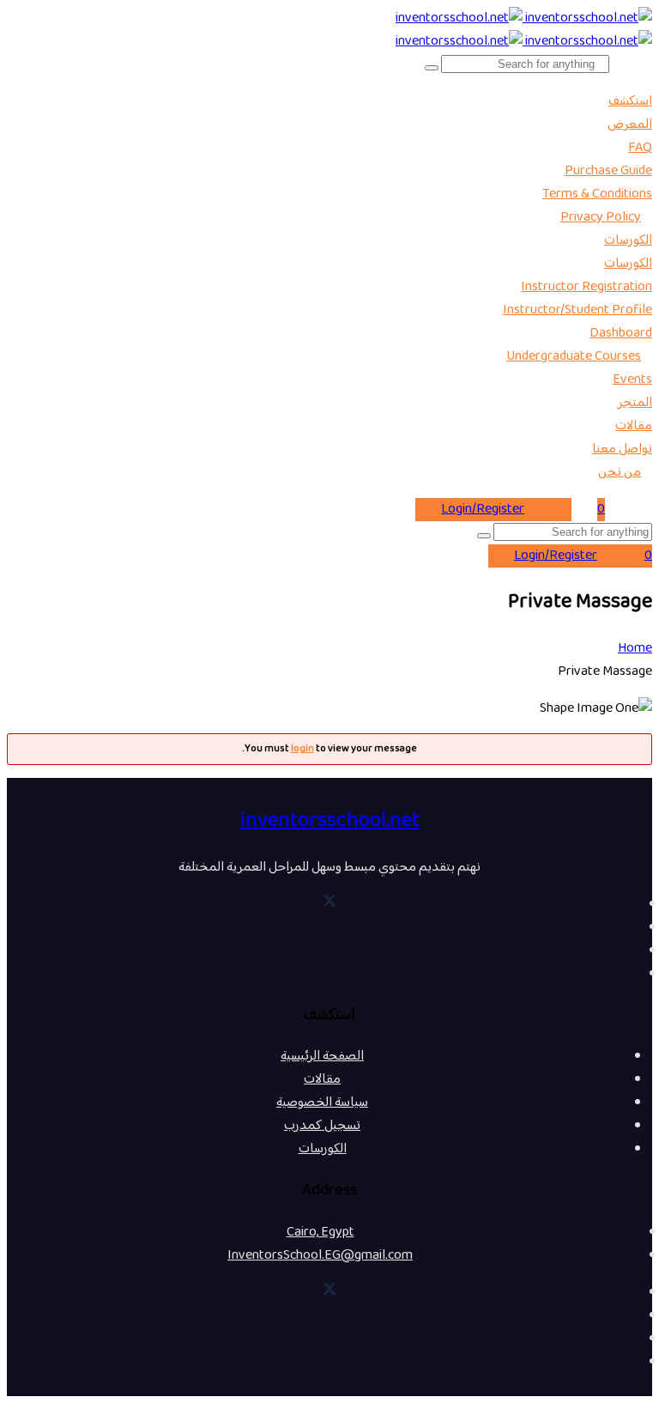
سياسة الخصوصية (322, 1103)
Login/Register (482, 509)
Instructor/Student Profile (577, 310)
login (302, 749)
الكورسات (628, 240)
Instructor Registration (586, 287)
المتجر (635, 403)
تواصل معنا (622, 449)
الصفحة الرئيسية (322, 1056)
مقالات (633, 426)
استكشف (630, 101)
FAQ (640, 148)
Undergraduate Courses (573, 356)
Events (632, 380)
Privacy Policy (600, 217)
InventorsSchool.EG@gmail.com (320, 1255)
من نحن (619, 472)
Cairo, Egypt (320, 1232)
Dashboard (620, 333)
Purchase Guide (608, 171)
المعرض (630, 125)
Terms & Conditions (597, 194)
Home (635, 648)
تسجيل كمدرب (322, 1126)
